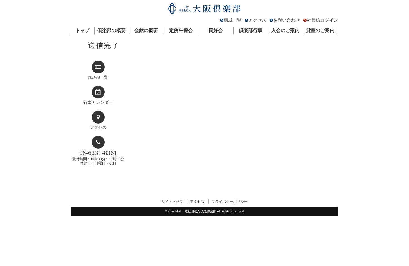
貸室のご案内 (320, 30)
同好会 (216, 30)
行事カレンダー (98, 102)
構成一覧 (233, 20)
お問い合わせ (286, 20)
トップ (82, 30)
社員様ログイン (322, 20)
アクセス (257, 20)
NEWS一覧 (98, 77)
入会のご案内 (285, 30)
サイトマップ (172, 201)
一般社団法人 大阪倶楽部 (204, 10)
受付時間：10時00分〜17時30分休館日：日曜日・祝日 (98, 157)
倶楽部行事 (250, 30)
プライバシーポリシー (229, 201)
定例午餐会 (181, 30)
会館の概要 (146, 30)
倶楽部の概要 (111, 30)
